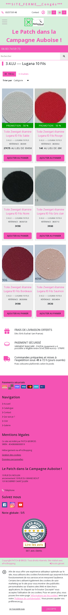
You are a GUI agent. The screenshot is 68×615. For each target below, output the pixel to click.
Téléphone (9, 490)
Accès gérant (58, 563)
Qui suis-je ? (9, 416)
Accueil (6, 403)
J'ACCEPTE (51, 609)
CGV (5, 421)
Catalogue (8, 408)
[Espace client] (43, 12)
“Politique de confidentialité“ (27, 598)
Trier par (7, 80)
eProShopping (8, 563)
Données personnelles (12, 459)
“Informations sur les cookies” (44, 595)
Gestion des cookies (11, 454)
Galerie (7, 425)
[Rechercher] (64, 56)
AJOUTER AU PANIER (17, 157)
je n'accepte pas (17, 609)
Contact (35, 12)
